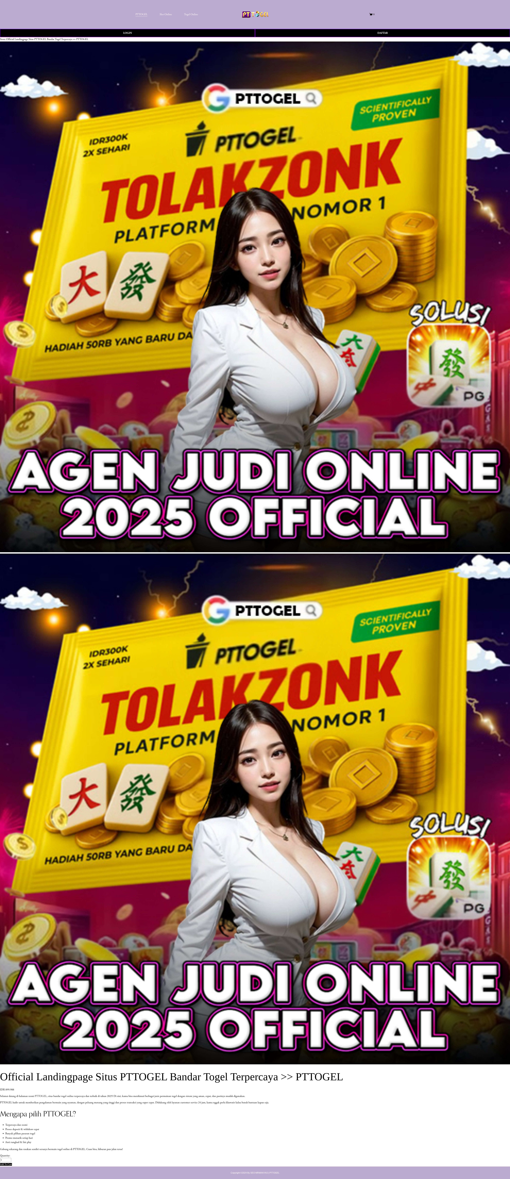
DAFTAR (382, 33)
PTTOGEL (41, 1096)
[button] (6, 1164)
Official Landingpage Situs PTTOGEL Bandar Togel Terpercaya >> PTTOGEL (47, 39)
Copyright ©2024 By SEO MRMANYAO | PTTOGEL (255, 1173)
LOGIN (127, 33)
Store (2, 39)
